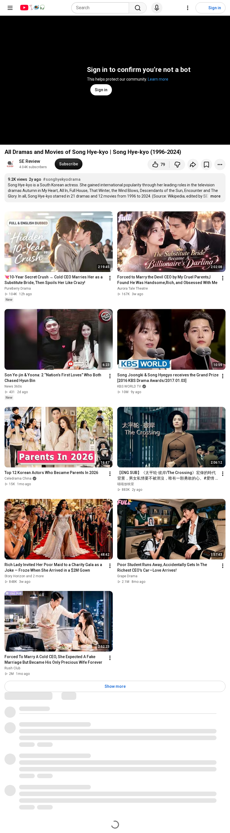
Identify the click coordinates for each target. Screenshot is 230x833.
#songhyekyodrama (62, 179)
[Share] (193, 164)
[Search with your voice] (156, 7)
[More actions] (220, 164)
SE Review (29, 161)
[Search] (138, 7)
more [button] (215, 196)
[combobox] (102, 7)
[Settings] (187, 7)
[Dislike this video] (177, 164)
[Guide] (10, 7)
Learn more (158, 79)
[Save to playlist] (206, 164)
